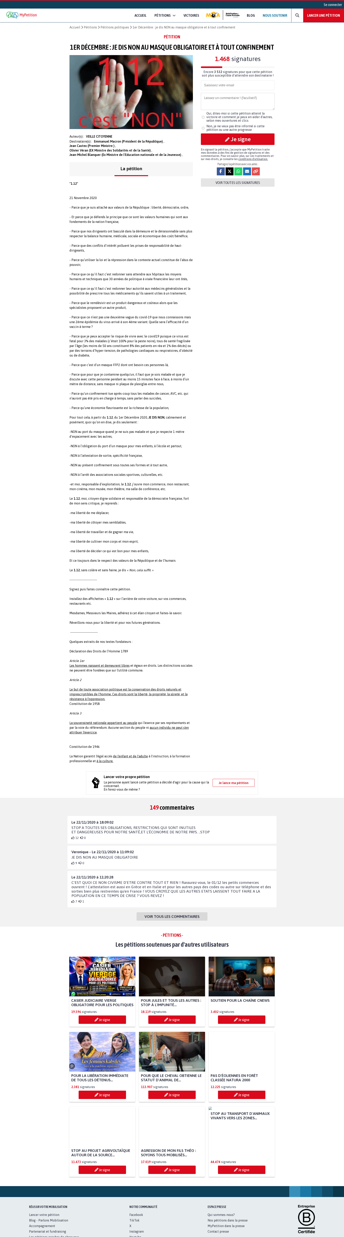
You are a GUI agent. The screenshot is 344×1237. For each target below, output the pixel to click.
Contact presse (218, 1231)
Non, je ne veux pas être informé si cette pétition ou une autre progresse (235, 127)
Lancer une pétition (323, 15)
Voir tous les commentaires (172, 916)
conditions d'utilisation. (253, 159)
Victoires (191, 15)
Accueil (141, 15)
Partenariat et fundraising (47, 1231)
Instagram (136, 1231)
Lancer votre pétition (44, 1215)
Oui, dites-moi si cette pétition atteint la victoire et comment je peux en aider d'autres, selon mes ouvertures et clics (239, 117)
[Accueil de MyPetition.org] (22, 15)
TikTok (134, 1220)
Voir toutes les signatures (238, 182)
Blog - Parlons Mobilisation (48, 1220)
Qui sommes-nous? (221, 1215)
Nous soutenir (275, 15)
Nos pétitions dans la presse (228, 1220)
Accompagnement (42, 1226)
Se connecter (333, 4)
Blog (251, 15)
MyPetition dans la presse (226, 1226)
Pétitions (90, 27)
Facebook (136, 1215)
